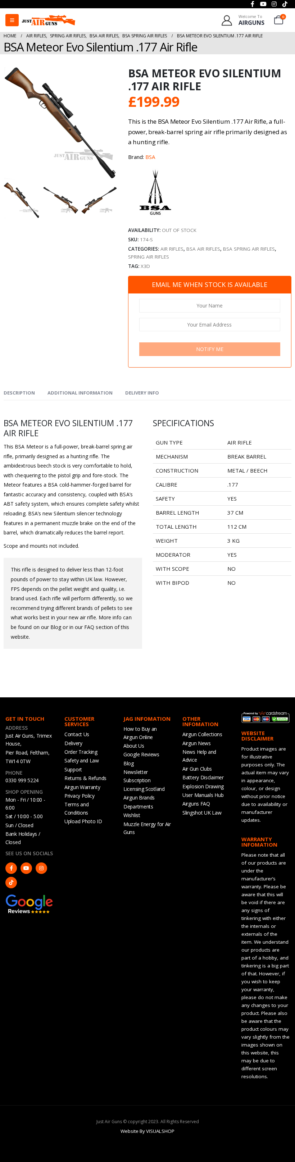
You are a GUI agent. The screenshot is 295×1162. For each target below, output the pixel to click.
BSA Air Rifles (203, 249)
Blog (128, 763)
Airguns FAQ (196, 803)
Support (73, 769)
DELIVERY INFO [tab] (142, 392)
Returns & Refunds (85, 778)
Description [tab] (19, 392)
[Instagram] (41, 868)
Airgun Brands (139, 797)
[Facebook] (11, 868)
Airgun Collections (202, 734)
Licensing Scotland (144, 788)
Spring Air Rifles (148, 257)
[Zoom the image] (29, 897)
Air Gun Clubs (197, 768)
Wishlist (131, 815)
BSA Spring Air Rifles (249, 249)
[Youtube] (26, 868)
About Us (133, 745)
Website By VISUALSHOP (147, 1131)
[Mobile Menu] (12, 20)
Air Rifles (171, 249)
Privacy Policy (79, 795)
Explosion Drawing (203, 786)
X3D (145, 266)
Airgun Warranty (82, 787)
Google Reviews (141, 754)
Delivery (73, 743)
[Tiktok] (11, 882)
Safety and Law (81, 760)
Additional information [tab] (80, 392)
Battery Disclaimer (203, 777)
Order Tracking (80, 751)
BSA (150, 156)
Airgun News (196, 743)
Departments (138, 806)
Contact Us (76, 734)
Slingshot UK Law (201, 812)
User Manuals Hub (202, 795)
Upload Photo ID (83, 821)
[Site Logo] (49, 20)
